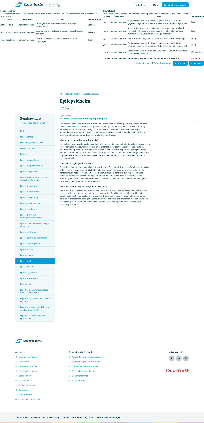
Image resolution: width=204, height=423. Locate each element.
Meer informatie (143, 63)
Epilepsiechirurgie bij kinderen (33, 238)
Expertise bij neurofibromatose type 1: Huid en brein (34, 291)
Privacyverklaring (51, 417)
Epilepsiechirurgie (28, 232)
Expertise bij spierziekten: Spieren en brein (35, 300)
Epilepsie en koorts (28, 209)
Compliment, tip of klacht (30, 399)
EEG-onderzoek (27, 136)
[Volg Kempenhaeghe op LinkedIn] (179, 358)
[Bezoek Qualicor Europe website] (177, 370)
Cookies (65, 417)
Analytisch (110, 11)
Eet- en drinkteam (28, 148)
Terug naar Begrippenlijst (33, 123)
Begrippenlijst (25, 375)
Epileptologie (26, 284)
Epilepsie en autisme (29, 186)
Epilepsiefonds (26, 249)
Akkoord (198, 63)
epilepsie (76, 126)
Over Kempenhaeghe (28, 357)
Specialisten (24, 361)
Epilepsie (24, 154)
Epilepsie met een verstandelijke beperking (34, 225)
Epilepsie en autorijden (30, 191)
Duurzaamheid (25, 394)
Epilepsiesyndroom (28, 272)
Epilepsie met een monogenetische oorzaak (31, 216)
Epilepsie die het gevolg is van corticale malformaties (33, 178)
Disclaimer (35, 417)
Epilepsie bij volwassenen (31, 165)
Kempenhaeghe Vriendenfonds (86, 361)
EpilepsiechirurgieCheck (31, 243)
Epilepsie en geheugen (30, 203)
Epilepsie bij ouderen (29, 160)
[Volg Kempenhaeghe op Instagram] (186, 358)
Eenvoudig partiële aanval (31, 142)
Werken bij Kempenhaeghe (84, 371)
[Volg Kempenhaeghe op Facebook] (171, 358)
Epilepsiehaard (26, 255)
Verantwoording (79, 417)
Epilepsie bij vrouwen (29, 171)
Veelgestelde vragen (28, 371)
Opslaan (181, 63)
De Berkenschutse (80, 375)
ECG (22, 131)
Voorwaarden (21, 417)
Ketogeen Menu (79, 380)
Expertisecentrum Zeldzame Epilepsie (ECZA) (32, 317)
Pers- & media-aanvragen (109, 417)
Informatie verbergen (162, 63)
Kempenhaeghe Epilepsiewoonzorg (88, 357)
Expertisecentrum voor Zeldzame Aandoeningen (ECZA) (35, 308)
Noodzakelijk (8, 11)
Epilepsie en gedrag (29, 197)
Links (91, 417)
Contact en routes (27, 385)
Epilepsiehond (26, 266)
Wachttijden (24, 380)
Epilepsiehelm (26, 261)
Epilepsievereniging (29, 278)
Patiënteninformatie (28, 366)
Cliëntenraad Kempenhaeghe (85, 366)
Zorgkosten (24, 390)
